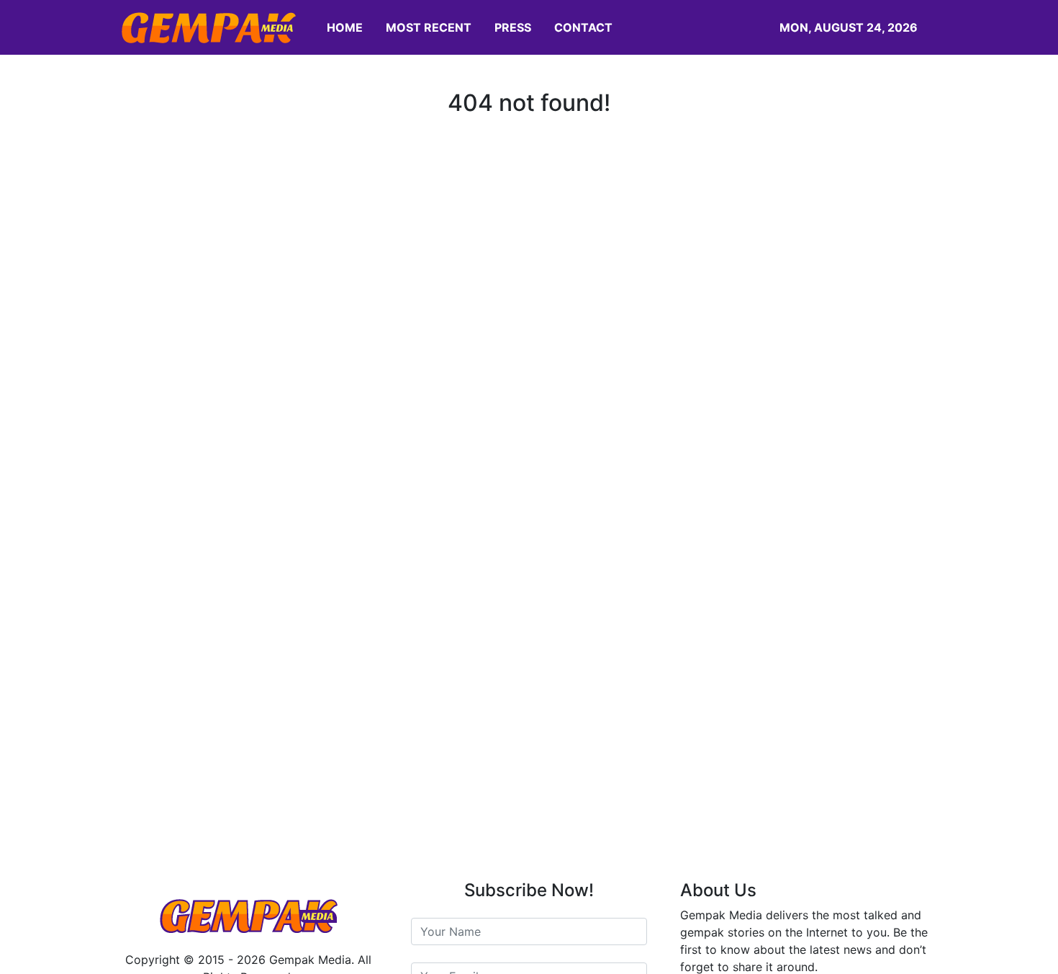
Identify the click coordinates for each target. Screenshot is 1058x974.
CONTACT (583, 27)
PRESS (512, 27)
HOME (345, 27)
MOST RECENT (428, 27)
